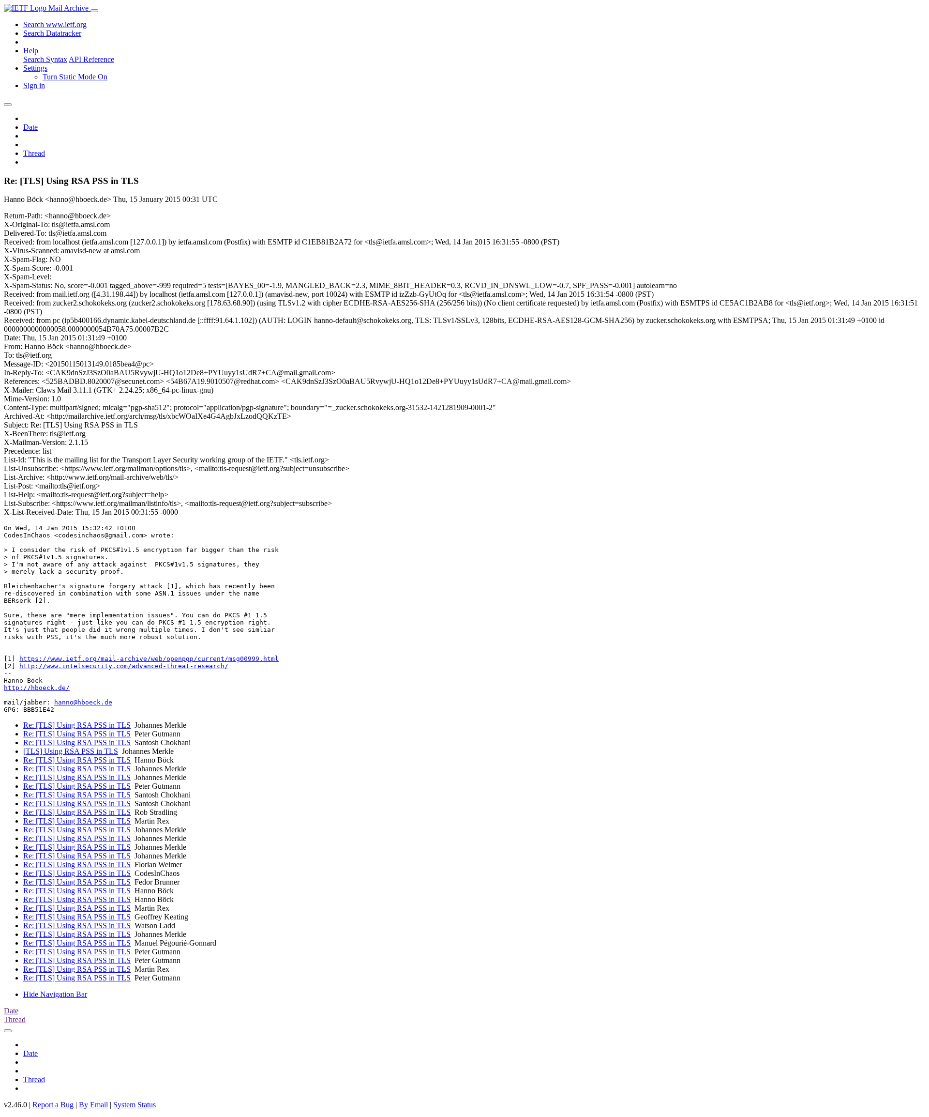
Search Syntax (45, 59)
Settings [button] (35, 68)
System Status (134, 1105)
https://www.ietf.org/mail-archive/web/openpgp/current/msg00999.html (149, 658)
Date (30, 127)
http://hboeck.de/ (37, 687)
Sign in (34, 85)
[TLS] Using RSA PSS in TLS (70, 751)
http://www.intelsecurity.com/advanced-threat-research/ (123, 666)
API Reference (91, 59)
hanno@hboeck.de (83, 702)
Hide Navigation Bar (55, 994)
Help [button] (30, 50)
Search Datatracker (52, 33)
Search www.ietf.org (55, 24)
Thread (34, 153)
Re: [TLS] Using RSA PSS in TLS (77, 725)
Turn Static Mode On (75, 77)
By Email (93, 1105)
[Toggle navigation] (94, 10)
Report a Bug (53, 1105)
